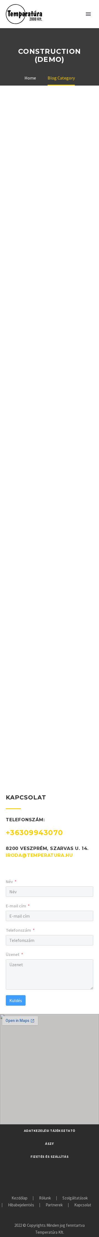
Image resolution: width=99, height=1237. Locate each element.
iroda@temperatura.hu (39, 855)
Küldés (15, 1000)
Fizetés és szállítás (49, 1157)
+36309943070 (34, 832)
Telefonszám (18, 930)
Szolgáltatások (75, 1198)
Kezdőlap (20, 1198)
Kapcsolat (82, 1205)
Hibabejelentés (21, 1205)
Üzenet (13, 954)
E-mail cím (16, 905)
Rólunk (45, 1198)
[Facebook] (49, 1178)
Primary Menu (88, 14)
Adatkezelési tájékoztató (49, 1131)
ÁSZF (49, 1144)
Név (9, 881)
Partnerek (54, 1205)
